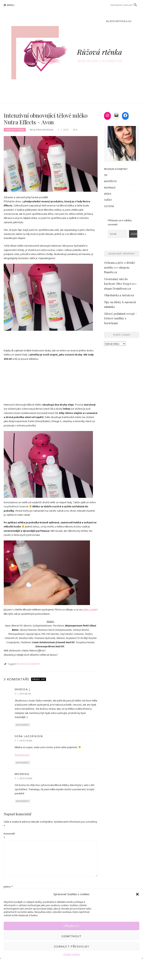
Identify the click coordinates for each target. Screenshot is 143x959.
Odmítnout (71, 936)
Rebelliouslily (22, 755)
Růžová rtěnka (15, 129)
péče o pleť (89, 609)
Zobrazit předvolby (71, 946)
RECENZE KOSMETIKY (28, 664)
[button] (137, 894)
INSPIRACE (110, 187)
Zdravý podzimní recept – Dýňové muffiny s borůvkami (120, 318)
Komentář (9, 835)
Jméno (8, 886)
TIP (105, 175)
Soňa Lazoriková (29, 736)
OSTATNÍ (109, 206)
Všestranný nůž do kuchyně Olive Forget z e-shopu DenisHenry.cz (120, 283)
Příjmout (71, 926)
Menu (11, 5)
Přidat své (38, 679)
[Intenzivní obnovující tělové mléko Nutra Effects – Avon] (51, 163)
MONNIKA (22, 774)
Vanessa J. (23, 689)
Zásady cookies (71, 954)
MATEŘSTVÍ (110, 181)
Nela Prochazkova (41, 129)
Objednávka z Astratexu (119, 295)
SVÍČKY (108, 200)
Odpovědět (22, 725)
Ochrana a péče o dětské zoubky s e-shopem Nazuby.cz (119, 267)
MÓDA (107, 193)
